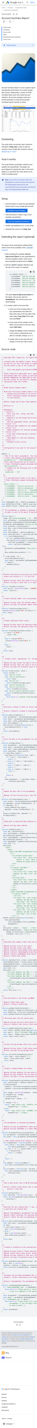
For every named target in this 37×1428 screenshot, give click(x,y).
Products (10, 7)
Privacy (9, 1418)
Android (4, 1394)
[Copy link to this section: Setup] (10, 199)
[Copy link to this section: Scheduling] (15, 139)
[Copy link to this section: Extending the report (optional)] (4, 240)
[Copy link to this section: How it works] (18, 159)
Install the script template (16, 210)
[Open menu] (3, 2)
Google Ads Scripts (21, 7)
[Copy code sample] (33, 271)
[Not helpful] (16, 14)
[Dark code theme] (30, 271)
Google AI (4, 1407)
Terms (4, 1418)
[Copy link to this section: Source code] (17, 349)
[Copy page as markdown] (10, 21)
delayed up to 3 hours (9, 152)
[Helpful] (13, 14)
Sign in (32, 2)
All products (5, 1410)
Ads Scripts (21, 2)
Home (3, 7)
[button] (18, 45)
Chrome (4, 1397)
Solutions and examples (11, 10)
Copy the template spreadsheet (19, 221)
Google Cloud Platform (9, 1404)
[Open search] (27, 2)
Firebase (4, 1400)
